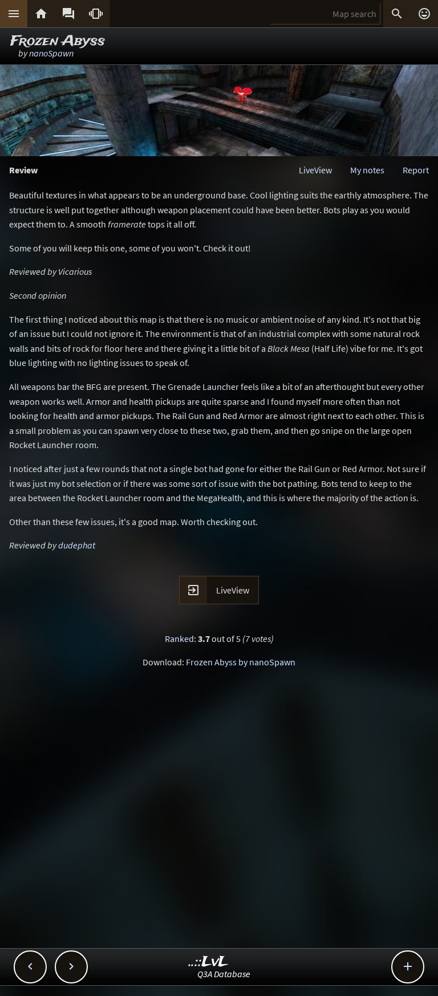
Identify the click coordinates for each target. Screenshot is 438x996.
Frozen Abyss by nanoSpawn (240, 662)
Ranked (179, 638)
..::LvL (208, 962)
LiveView (315, 170)
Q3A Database (223, 973)
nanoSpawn (51, 53)
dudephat (76, 545)
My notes (367, 170)
